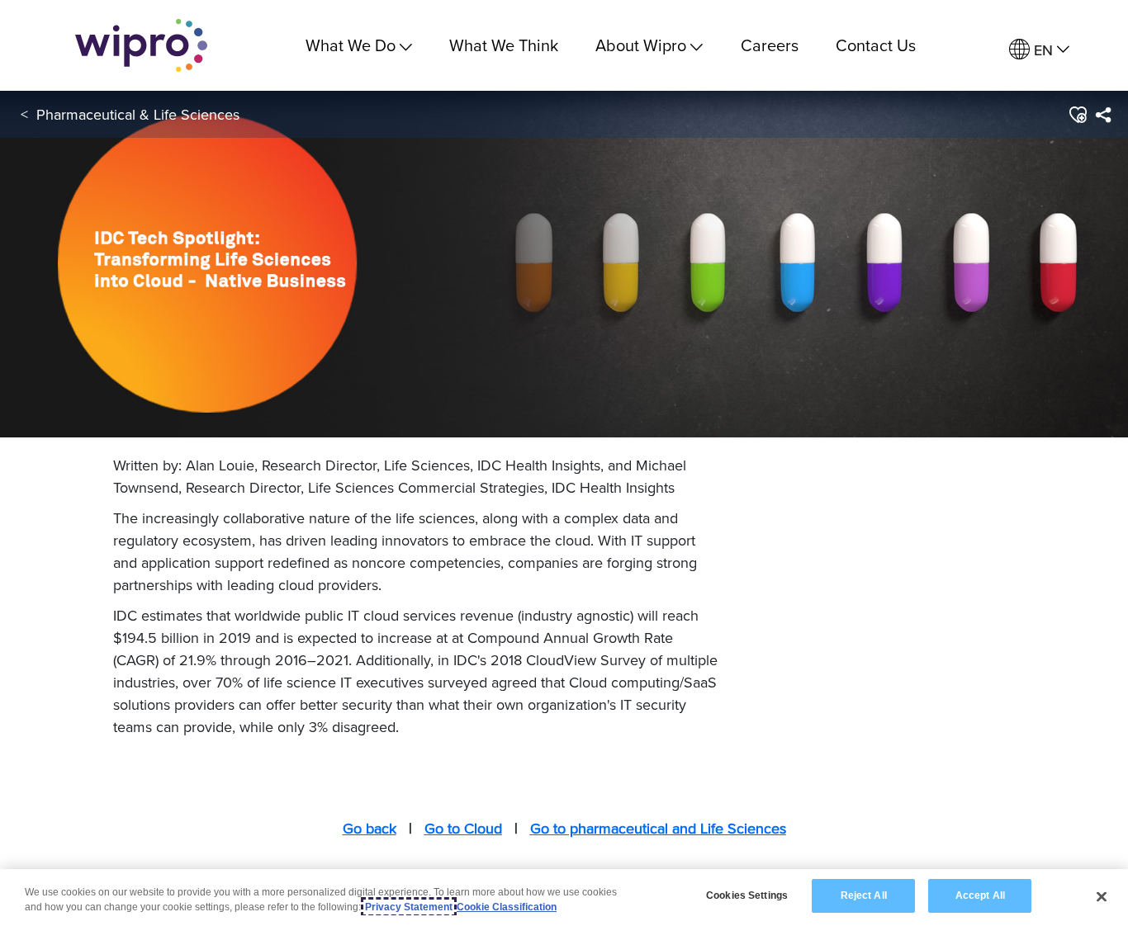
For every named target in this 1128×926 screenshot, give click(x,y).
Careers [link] (770, 45)
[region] (564, 897)
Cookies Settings (747, 895)
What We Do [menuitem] (351, 45)
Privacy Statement (409, 907)
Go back (369, 828)
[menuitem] (1039, 50)
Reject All (864, 895)
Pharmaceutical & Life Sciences (137, 114)
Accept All (980, 895)
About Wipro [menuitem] (640, 45)
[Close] (1101, 896)
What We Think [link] (503, 45)
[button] (1077, 114)
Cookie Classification (507, 907)
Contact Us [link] (876, 45)
